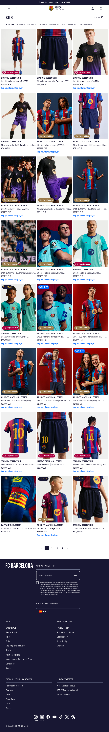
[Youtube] (54, 717)
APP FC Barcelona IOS (66, 685)
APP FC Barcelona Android (68, 690)
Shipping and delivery (15, 645)
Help (8, 637)
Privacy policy (63, 628)
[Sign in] (93, 8)
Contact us (10, 663)
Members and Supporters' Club (19, 659)
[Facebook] (48, 717)
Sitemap (60, 645)
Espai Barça (10, 699)
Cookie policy (62, 637)
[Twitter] (67, 717)
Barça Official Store (20, 726)
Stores (8, 668)
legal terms (50, 584)
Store (35, 720)
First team (10, 690)
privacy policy (63, 584)
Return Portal (11, 632)
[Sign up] (75, 576)
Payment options (13, 654)
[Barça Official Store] (57, 8)
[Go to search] (15, 8)
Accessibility (62, 641)
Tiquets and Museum (14, 685)
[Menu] (9, 8)
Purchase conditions (65, 632)
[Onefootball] (73, 717)
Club (8, 703)
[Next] (67, 548)
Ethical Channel (63, 694)
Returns (9, 650)
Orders (8, 641)
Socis (8, 694)
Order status (11, 628)
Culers (8, 708)
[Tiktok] (60, 717)
